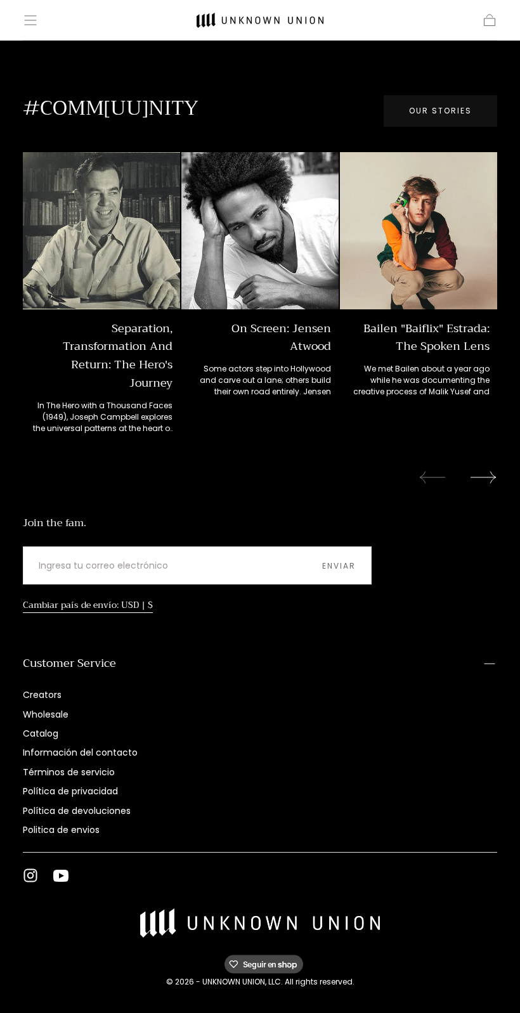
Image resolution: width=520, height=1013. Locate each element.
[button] (30, 20)
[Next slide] (484, 477)
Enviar (339, 565)
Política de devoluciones (77, 810)
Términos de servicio (69, 772)
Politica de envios (61, 829)
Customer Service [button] (69, 663)
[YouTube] (61, 875)
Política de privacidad (70, 791)
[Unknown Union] (260, 923)
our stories (440, 110)
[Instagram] (30, 875)
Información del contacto (80, 752)
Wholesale (45, 714)
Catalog (40, 733)
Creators (42, 694)
